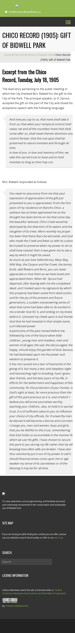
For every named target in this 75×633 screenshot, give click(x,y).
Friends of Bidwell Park (17, 605)
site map (58, 537)
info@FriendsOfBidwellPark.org (24, 11)
